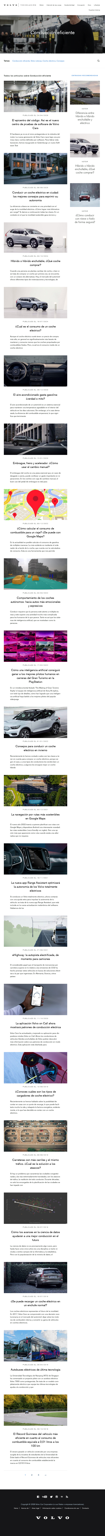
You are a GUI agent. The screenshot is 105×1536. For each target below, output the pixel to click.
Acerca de (25, 1508)
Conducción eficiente (21, 61)
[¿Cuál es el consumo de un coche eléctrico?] (35, 317)
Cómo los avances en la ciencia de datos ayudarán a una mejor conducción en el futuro (35, 1236)
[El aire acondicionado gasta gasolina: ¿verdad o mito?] (35, 386)
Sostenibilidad (69, 5)
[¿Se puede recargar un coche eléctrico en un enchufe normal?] (35, 1292)
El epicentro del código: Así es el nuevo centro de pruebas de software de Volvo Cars (35, 124)
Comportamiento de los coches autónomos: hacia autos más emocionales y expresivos (35, 601)
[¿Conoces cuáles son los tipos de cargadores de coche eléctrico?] (35, 1082)
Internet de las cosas (54, 5)
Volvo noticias (36, 61)
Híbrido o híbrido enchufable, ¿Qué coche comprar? (85, 169)
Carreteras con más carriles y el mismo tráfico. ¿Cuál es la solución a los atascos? (35, 1163)
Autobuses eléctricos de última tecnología (35, 1369)
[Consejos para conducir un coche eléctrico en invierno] (35, 737)
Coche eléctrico (49, 61)
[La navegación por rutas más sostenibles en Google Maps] (35, 805)
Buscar (83, 61)
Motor (42, 5)
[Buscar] (98, 61)
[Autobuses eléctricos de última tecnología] (35, 1360)
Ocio (89, 5)
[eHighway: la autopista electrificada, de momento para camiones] (35, 946)
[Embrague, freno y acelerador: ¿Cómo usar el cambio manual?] (35, 454)
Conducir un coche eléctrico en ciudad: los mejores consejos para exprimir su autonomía (35, 196)
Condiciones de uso (72, 1508)
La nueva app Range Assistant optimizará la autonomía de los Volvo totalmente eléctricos (35, 886)
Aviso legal (35, 1508)
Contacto (85, 1508)
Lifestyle (97, 5)
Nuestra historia (94, 10)
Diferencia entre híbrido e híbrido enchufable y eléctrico (85, 118)
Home (16, 1508)
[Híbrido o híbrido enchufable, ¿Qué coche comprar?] (35, 252)
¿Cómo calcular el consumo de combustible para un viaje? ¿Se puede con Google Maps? (35, 532)
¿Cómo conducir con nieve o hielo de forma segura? (85, 219)
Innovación (81, 5)
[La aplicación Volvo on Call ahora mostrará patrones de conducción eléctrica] (35, 1014)
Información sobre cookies (52, 1508)
